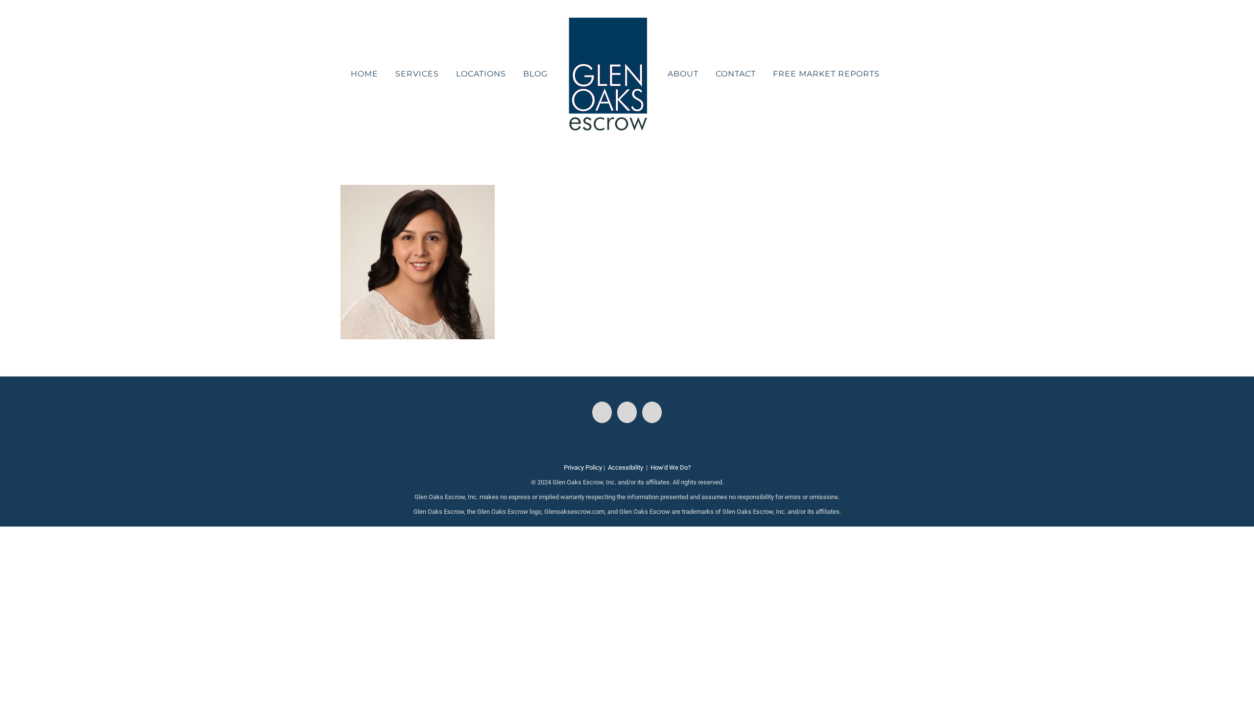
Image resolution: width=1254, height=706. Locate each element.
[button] (874, 74)
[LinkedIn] (652, 412)
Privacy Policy (583, 467)
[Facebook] (602, 412)
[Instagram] (627, 412)
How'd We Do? (671, 467)
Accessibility (625, 467)
